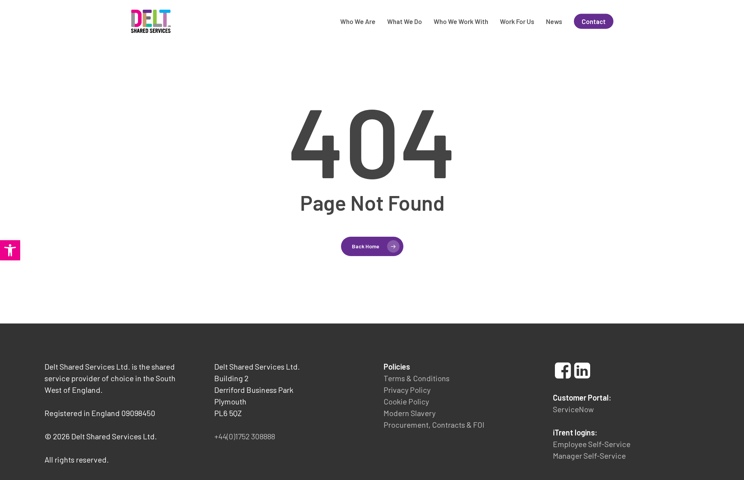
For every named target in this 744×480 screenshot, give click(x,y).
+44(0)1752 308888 (244, 436)
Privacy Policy (407, 389)
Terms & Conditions (417, 378)
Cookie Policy (406, 401)
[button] (10, 250)
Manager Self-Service (589, 455)
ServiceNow (573, 409)
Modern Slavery (410, 413)
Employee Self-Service (591, 444)
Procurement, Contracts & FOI (434, 424)
